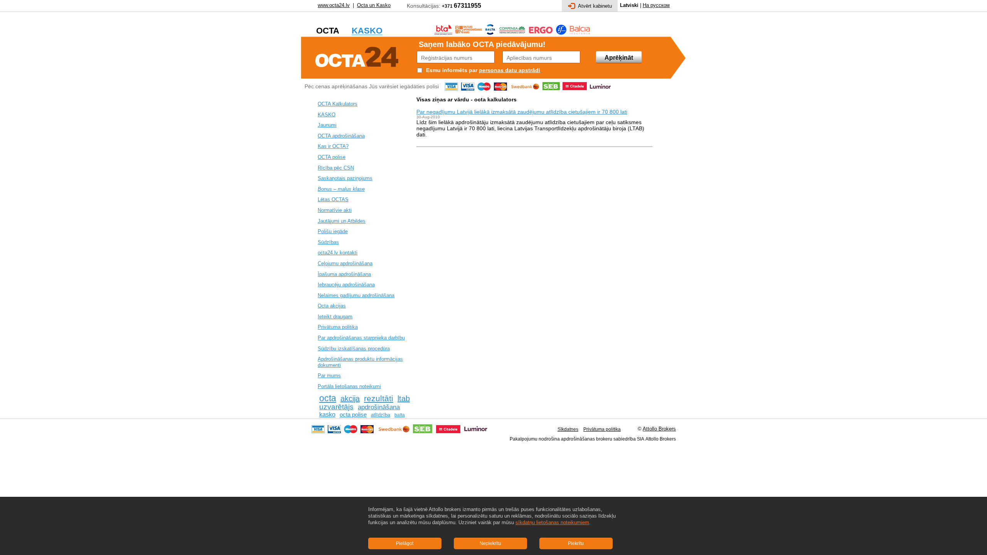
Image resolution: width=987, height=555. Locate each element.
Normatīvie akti (335, 210)
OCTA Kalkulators (337, 104)
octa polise (353, 415)
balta (399, 415)
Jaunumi (327, 125)
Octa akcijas (332, 306)
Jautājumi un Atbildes (341, 221)
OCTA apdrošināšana (341, 136)
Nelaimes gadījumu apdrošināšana (356, 295)
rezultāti (378, 398)
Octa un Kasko (374, 5)
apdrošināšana (379, 407)
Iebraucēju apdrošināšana (346, 285)
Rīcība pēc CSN (336, 168)
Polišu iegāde (333, 231)
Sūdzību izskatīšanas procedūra (354, 349)
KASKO (326, 115)
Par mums (329, 375)
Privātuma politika (338, 327)
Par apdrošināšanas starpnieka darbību (361, 338)
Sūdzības (328, 242)
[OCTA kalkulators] (357, 55)
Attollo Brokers (659, 429)
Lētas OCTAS (333, 199)
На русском (656, 5)
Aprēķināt (619, 57)
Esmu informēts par (451, 70)
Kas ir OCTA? (333, 146)
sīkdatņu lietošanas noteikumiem (552, 522)
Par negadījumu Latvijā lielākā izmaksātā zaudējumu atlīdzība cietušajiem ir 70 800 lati (521, 112)
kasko (327, 414)
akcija (350, 398)
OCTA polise (331, 157)
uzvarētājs (336, 407)
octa (327, 398)
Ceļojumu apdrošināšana (345, 263)
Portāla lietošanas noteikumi (349, 386)
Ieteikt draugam (335, 317)
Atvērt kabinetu (595, 6)
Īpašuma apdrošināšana (344, 274)
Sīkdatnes (568, 429)
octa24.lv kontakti (337, 253)
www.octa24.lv (334, 5)
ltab (403, 398)
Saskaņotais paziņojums (345, 178)
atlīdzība (380, 415)
